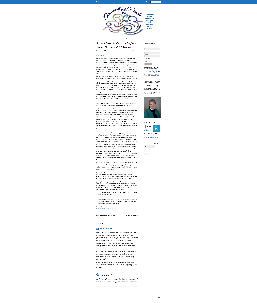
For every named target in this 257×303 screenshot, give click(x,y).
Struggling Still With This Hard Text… (106, 215)
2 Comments (135, 50)
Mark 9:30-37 (100, 55)
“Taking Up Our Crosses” (131, 215)
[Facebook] (147, 2)
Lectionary (100, 206)
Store (151, 38)
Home (106, 38)
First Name (146, 50)
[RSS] (149, 2)
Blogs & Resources (138, 38)
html (146, 60)
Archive (130, 38)
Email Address (147, 47)
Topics (146, 38)
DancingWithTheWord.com (151, 93)
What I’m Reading (123, 38)
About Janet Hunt (113, 38)
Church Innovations (154, 137)
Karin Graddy (103, 230)
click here (146, 139)
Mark (99, 208)
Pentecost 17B (110, 208)
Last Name (146, 54)
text (146, 61)
